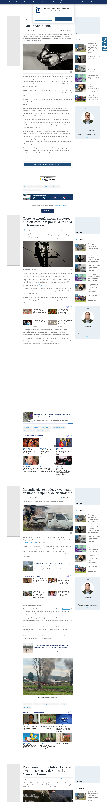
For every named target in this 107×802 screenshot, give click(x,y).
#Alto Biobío (38, 186)
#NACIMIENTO (27, 704)
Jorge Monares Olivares (33, 230)
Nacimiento (66, 609)
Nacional (36, 2)
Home (11, 2)
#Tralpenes (27, 707)
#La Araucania (27, 427)
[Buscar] (94, 2)
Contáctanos (47, 211)
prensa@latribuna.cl (59, 205)
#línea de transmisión (42, 430)
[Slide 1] (86, 137)
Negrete (43, 285)
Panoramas (75, 2)
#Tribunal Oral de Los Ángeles (52, 186)
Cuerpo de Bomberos (30, 542)
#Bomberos (37, 704)
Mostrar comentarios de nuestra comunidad (48, 164)
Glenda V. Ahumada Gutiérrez (35, 30)
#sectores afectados (29, 430)
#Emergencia (46, 704)
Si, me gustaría (63, 19)
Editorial (44, 2)
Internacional (28, 2)
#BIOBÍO (36, 427)
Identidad (53, 2)
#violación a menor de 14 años (32, 190)
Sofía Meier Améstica (33, 775)
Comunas (19, 2)
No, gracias (43, 18)
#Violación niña (28, 186)
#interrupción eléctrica (59, 427)
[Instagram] (58, 198)
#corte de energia (45, 427)
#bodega (63, 704)
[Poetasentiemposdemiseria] (87, 117)
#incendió (55, 704)
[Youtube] (68, 198)
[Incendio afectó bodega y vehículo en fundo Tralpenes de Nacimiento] (81, 68)
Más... (84, 2)
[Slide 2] (87, 137)
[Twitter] (48, 198)
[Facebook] (38, 198)
